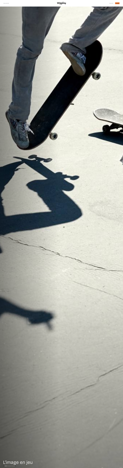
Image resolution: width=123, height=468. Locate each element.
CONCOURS (111, 3)
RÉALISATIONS (6, 3)
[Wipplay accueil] (61, 3)
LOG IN (118, 3)
